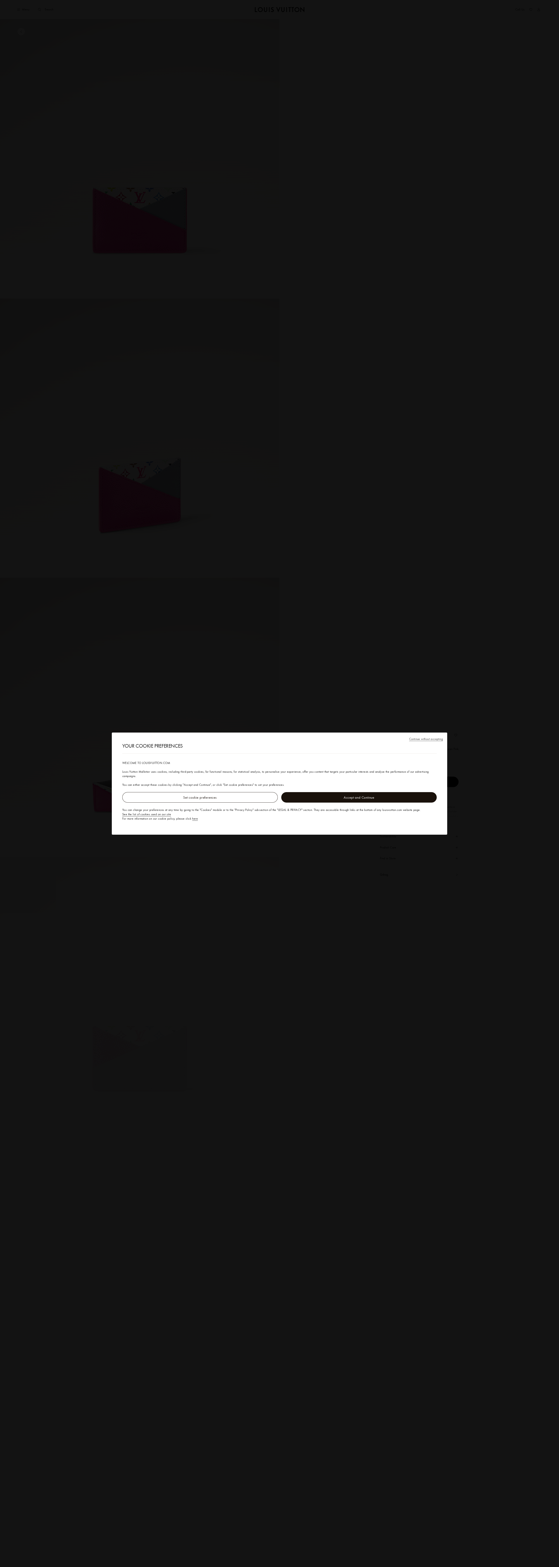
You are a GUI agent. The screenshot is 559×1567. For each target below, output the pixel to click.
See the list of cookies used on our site (146, 814)
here (195, 818)
